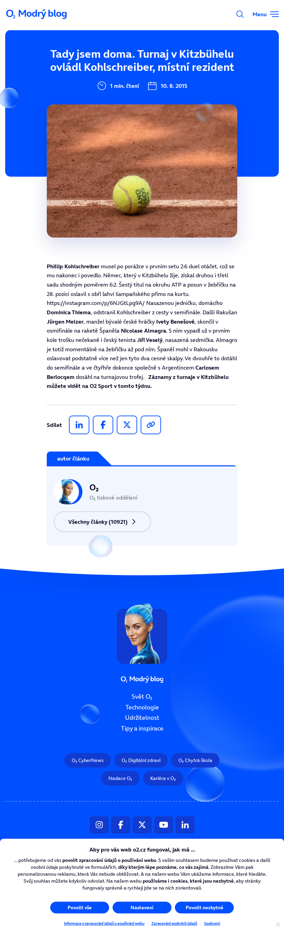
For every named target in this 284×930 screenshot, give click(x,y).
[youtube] (163, 825)
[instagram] (99, 825)
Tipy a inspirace (142, 728)
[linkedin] (79, 425)
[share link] (151, 425)
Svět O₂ (142, 697)
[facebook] (103, 425)
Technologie (142, 707)
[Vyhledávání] (240, 14)
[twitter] (127, 425)
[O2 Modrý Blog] (37, 14)
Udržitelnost (142, 718)
